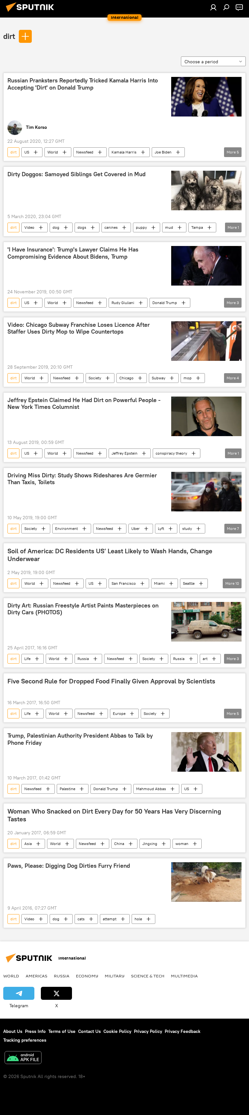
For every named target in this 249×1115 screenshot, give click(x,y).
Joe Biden (163, 152)
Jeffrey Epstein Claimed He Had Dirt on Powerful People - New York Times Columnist (83, 404)
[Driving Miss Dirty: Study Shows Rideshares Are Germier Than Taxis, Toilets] (206, 491)
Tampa (197, 227)
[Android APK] (23, 1058)
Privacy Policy (148, 1031)
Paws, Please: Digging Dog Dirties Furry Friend (68, 865)
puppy (141, 227)
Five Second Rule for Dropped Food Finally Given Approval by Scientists (111, 681)
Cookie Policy (117, 1031)
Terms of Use (62, 1031)
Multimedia (184, 976)
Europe (119, 713)
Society (95, 377)
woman (181, 843)
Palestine (67, 788)
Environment (66, 528)
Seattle (189, 583)
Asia (28, 843)
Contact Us (89, 1031)
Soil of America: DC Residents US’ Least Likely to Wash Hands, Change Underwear (109, 555)
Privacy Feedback (182, 1031)
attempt (109, 918)
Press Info (35, 1031)
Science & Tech (147, 976)
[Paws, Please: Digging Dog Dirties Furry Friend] (206, 882)
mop (188, 377)
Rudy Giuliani (123, 302)
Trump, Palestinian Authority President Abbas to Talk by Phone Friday (80, 739)
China (119, 843)
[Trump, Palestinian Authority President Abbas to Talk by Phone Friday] (206, 752)
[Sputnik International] (31, 13)
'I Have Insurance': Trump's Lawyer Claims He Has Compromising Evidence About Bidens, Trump (72, 253)
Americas (36, 976)
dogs (81, 227)
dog (56, 227)
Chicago (126, 377)
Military (114, 976)
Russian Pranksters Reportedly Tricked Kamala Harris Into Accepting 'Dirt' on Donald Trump (82, 84)
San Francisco (124, 583)
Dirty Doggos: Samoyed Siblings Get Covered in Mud (76, 174)
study (187, 528)
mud (169, 227)
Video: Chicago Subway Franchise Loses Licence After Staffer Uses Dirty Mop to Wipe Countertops (78, 328)
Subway (158, 377)
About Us (12, 1031)
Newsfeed (84, 152)
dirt (9, 36)
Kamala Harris (124, 152)
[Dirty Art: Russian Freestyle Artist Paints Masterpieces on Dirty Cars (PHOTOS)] (206, 622)
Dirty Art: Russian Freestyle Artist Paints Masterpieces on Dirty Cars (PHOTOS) (83, 609)
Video (29, 227)
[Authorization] (213, 7)
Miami (159, 583)
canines (111, 227)
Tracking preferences (24, 1040)
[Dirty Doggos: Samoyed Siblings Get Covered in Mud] (206, 190)
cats (81, 918)
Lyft (161, 528)
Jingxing (149, 843)
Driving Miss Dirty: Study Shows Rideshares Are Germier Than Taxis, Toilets (82, 479)
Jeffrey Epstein (124, 453)
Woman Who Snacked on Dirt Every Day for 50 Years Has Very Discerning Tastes (114, 815)
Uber (135, 528)
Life (27, 658)
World (52, 152)
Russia (83, 658)
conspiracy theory (171, 453)
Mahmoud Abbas (151, 788)
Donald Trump (164, 302)
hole (138, 918)
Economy (87, 976)
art (205, 658)
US (26, 152)
